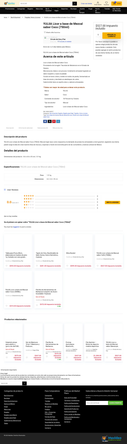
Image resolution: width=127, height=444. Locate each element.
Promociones (9, 9)
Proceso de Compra (51, 419)
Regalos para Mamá (10, 415)
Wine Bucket (70, 253)
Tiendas (107, 9)
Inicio (5, 17)
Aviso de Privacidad (70, 397)
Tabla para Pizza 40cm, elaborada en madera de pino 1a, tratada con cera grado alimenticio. (16, 256)
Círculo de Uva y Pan (57, 39)
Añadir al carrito (111, 35)
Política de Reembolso (71, 403)
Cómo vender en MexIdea (72, 414)
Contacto (48, 428)
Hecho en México (97, 11)
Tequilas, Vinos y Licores (32, 17)
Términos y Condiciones (71, 400)
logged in (16, 227)
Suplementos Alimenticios (12, 420)
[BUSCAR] (74, 3)
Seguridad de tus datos (52, 422)
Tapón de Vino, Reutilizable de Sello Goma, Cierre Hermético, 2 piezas (47, 255)
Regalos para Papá (68, 113)
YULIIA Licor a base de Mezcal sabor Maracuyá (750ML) (112, 345)
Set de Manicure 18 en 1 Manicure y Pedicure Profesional (32, 345)
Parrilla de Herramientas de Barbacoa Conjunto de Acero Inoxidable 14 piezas (46, 292)
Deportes (64, 9)
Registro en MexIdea (51, 404)
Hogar (90, 9)
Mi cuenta (48, 406)
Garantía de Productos (71, 409)
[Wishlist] (106, 2)
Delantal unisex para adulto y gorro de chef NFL (12, 344)
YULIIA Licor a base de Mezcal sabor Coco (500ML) (16, 291)
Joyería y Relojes (82, 11)
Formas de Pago (50, 417)
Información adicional (25, 128)
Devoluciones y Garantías (53, 425)
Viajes (56, 11)
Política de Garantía (70, 411)
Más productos (58, 128)
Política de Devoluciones (72, 406)
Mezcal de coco (68, 115)
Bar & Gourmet (49, 10)
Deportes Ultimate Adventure (71, 350)
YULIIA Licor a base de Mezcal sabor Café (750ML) (108, 254)
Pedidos (47, 409)
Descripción (10, 128)
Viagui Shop (35, 350)
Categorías (21, 9)
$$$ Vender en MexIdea (117, 10)
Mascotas (39, 9)
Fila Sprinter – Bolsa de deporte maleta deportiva (92, 344)
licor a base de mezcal (53, 115)
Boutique (73, 9)
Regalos (30, 9)
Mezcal (61, 115)
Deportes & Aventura (10, 401)
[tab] (10, 128)
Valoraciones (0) (42, 128)
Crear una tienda (86, 3)
